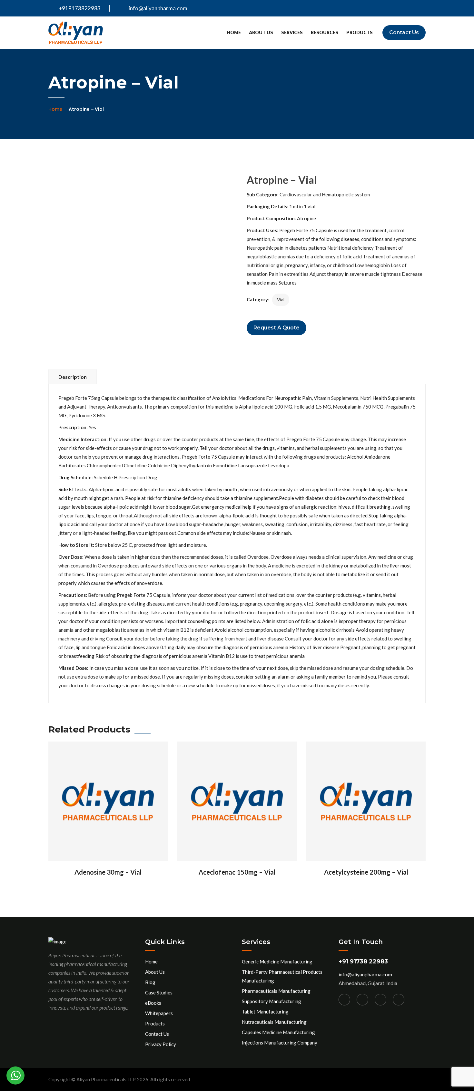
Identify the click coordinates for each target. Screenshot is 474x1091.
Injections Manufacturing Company (279, 1042)
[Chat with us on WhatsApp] (15, 1075)
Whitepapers (159, 1013)
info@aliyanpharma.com (158, 8)
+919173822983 (79, 8)
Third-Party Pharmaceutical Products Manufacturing (282, 976)
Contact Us (404, 32)
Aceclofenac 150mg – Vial (237, 872)
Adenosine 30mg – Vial (108, 872)
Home (234, 32)
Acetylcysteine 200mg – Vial (366, 872)
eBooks (153, 1003)
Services (292, 32)
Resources (324, 32)
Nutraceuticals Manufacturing (274, 1022)
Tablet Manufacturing (265, 1011)
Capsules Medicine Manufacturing (278, 1032)
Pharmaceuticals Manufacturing (276, 991)
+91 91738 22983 (363, 961)
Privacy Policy (160, 1044)
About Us (261, 32)
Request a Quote (276, 328)
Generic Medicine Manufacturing (277, 961)
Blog (150, 982)
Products (359, 32)
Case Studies (159, 992)
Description (72, 377)
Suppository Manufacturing (271, 1001)
